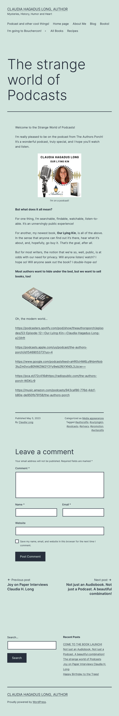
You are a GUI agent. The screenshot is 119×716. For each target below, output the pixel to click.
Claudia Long (26, 422)
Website (20, 523)
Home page (61, 23)
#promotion (96, 426)
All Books (57, 31)
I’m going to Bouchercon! (24, 31)
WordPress (39, 701)
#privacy (84, 426)
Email (66, 504)
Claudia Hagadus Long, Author (37, 9)
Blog (93, 23)
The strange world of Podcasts (82, 659)
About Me (79, 23)
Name (20, 504)
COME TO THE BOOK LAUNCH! (82, 644)
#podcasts (72, 426)
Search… (12, 637)
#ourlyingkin (96, 422)
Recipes (72, 31)
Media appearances (93, 418)
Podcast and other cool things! (28, 23)
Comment (22, 468)
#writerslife (97, 430)
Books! (104, 23)
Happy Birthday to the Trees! (81, 674)
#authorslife (81, 422)
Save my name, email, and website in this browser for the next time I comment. (57, 543)
